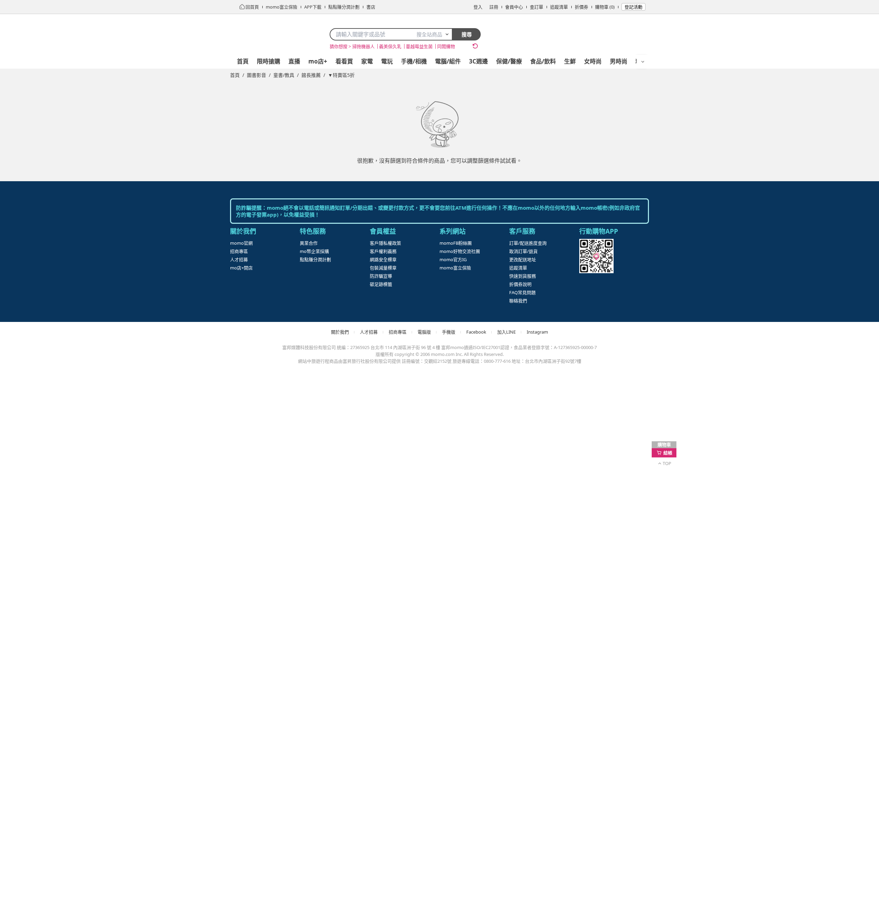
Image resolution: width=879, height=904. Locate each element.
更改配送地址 (32, 612)
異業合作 (27, 430)
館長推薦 (29, 288)
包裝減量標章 (32, 498)
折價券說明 (30, 637)
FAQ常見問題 (32, 645)
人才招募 (27, 394)
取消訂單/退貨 (33, 604)
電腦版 (24, 712)
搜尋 (9, 218)
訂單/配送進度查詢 (39, 596)
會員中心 (27, 83)
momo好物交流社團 (39, 552)
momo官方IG (31, 560)
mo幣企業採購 (33, 438)
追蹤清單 (27, 99)
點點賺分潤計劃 (35, 446)
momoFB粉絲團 (35, 543)
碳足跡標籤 (30, 515)
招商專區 (27, 386)
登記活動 (27, 124)
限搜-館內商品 (33, 204)
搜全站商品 (16, 145)
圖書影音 (29, 271)
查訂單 (24, 91)
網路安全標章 (32, 490)
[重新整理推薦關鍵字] (9, 247)
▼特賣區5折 (33, 296)
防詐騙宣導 (30, 507)
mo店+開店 (29, 402)
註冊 (21, 75)
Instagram (27, 741)
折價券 (24, 108)
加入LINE (28, 734)
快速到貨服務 (32, 628)
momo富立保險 (34, 568)
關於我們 (27, 687)
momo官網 (28, 378)
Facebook (27, 726)
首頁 (21, 263)
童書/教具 (29, 279)
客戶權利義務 (32, 482)
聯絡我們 (27, 653)
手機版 (24, 720)
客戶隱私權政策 (35, 474)
